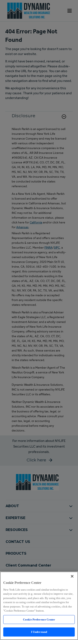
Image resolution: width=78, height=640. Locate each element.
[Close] (72, 576)
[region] (39, 606)
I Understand (39, 631)
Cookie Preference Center (39, 619)
